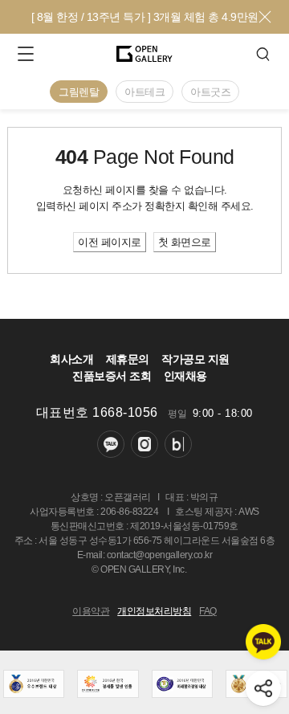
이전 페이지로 (109, 242)
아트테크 (144, 92)
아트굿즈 (210, 92)
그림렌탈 (79, 92)
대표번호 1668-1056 (97, 412)
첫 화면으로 (184, 242)
